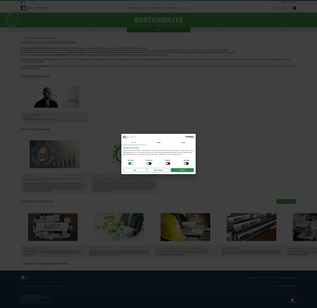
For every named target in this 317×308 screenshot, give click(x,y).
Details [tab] (159, 142)
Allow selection (158, 170)
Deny (134, 170)
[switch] (149, 163)
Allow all (182, 170)
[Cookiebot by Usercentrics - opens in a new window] (186, 137)
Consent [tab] (133, 142)
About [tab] (183, 142)
